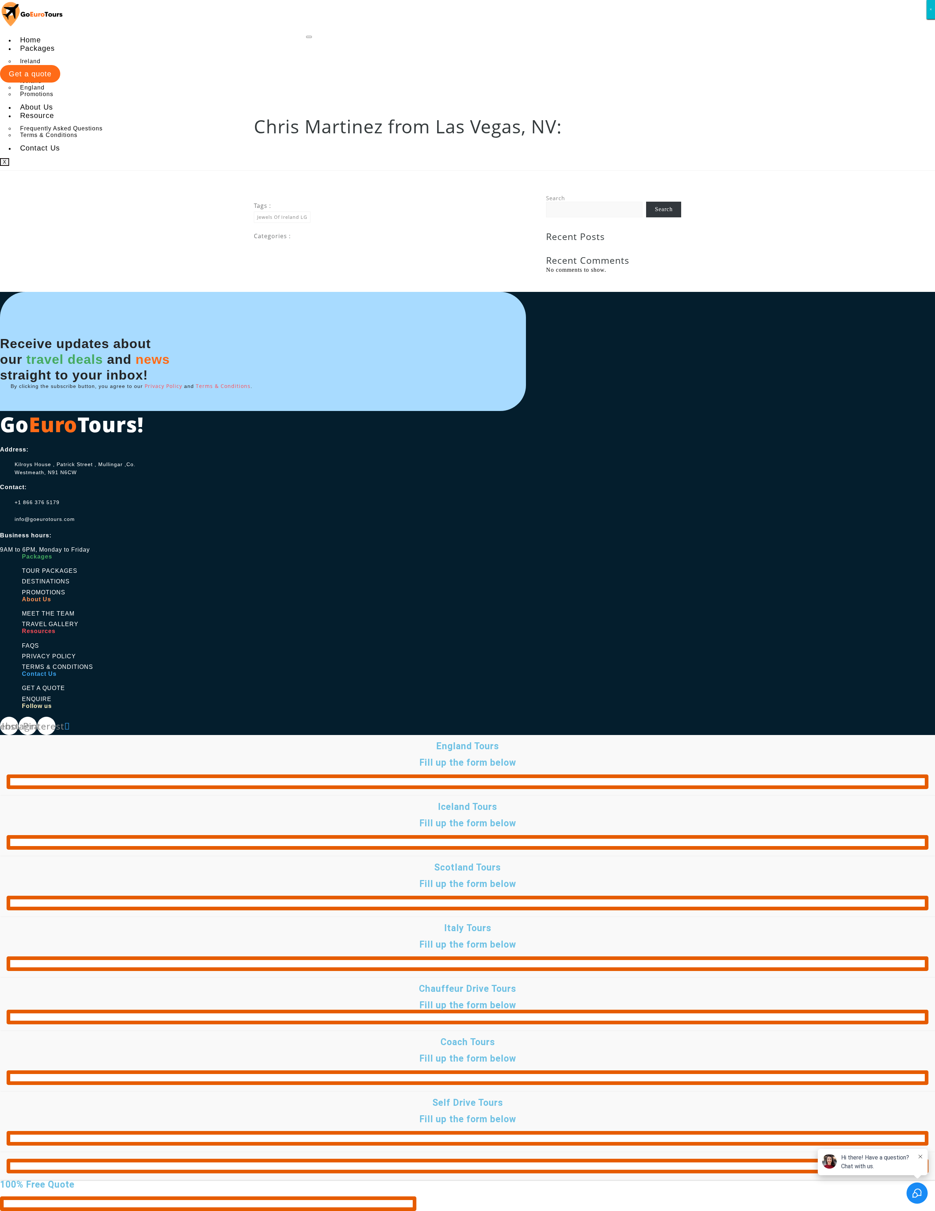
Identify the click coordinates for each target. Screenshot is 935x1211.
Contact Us (40, 148)
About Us (36, 107)
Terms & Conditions (48, 135)
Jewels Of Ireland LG (282, 217)
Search (555, 198)
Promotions (36, 94)
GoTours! (72, 424)
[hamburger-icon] (309, 37)
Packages (37, 48)
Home (30, 40)
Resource (37, 115)
